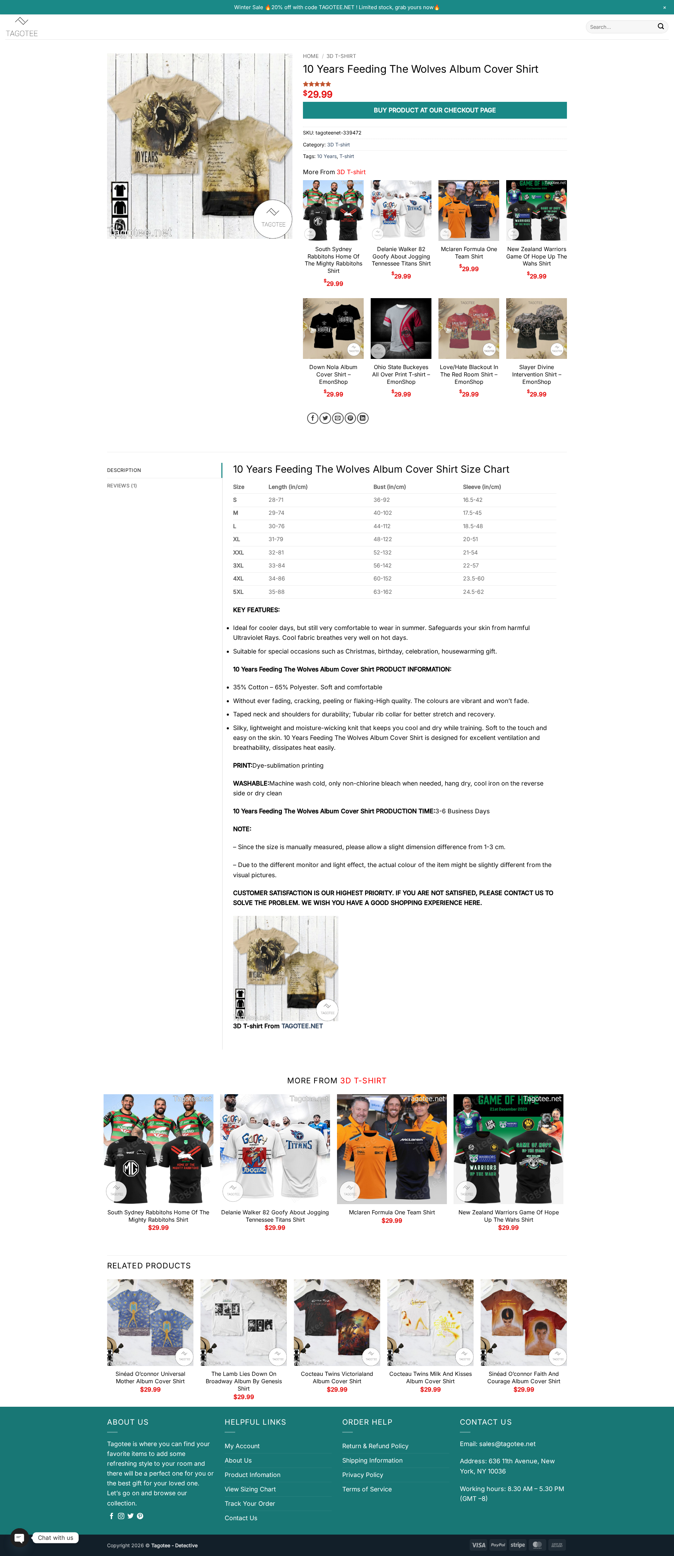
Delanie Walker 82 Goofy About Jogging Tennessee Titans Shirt (401, 256)
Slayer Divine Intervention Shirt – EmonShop (536, 374)
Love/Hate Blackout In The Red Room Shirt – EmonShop (469, 374)
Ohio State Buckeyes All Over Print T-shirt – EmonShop (401, 374)
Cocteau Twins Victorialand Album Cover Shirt (337, 1377)
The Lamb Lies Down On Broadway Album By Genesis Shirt (244, 1381)
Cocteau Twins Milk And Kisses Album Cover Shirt (430, 1377)
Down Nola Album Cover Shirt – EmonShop (333, 374)
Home (311, 56)
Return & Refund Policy (375, 1446)
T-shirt (346, 156)
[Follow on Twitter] (130, 1516)
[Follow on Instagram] (121, 1516)
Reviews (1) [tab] (122, 485)
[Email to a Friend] (338, 418)
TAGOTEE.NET (302, 1026)
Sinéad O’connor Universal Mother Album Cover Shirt (150, 1377)
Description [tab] (124, 470)
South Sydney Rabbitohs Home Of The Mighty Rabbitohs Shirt (333, 259)
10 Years (327, 156)
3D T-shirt (341, 56)
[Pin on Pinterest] (350, 418)
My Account (242, 1446)
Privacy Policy (362, 1474)
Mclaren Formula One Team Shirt (469, 252)
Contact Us (241, 1518)
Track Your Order (250, 1503)
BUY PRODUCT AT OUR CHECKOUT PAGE (435, 110)
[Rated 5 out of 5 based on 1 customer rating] (435, 84)
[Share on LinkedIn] (363, 418)
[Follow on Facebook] (111, 1516)
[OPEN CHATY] (19, 1537)
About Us (238, 1460)
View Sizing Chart (250, 1489)
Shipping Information (372, 1460)
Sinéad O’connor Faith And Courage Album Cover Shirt (523, 1377)
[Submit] (660, 26)
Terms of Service (367, 1489)
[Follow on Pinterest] (140, 1516)
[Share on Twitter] (325, 418)
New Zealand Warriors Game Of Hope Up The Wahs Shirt (536, 256)
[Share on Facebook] (313, 418)
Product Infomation (252, 1474)
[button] (117, 229)
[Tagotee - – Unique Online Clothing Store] (40, 26)
